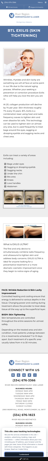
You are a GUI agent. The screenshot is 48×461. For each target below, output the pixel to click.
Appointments (36, 7)
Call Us (25, 459)
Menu (40, 2)
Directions (13, 7)
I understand (24, 454)
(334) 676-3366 (10, 2)
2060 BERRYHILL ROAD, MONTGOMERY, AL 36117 (24, 410)
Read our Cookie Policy (19, 449)
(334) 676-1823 (24, 415)
